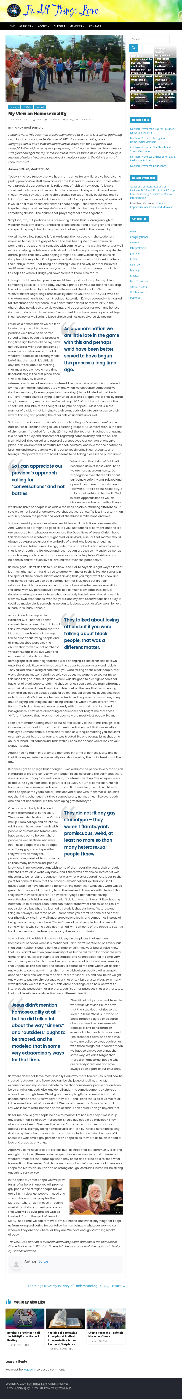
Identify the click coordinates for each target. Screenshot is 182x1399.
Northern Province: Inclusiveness (139, 94)
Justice (134, 259)
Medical (134, 275)
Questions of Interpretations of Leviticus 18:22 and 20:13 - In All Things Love (152, 190)
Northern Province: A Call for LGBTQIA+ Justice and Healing (23, 1336)
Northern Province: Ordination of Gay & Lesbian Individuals (165, 73)
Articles (25, 26)
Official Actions (138, 286)
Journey (69, 119)
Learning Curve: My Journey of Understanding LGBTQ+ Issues (76, 1286)
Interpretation (138, 248)
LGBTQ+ (27, 107)
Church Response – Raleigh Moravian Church (105, 1334)
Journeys (14, 107)
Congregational (139, 237)
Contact (95, 26)
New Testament (139, 281)
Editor (39, 119)
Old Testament (138, 292)
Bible (133, 231)
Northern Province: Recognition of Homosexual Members (163, 55)
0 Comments (54, 119)
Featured (135, 242)
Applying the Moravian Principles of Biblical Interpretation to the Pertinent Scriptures (62, 1338)
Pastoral (40, 107)
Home (11, 26)
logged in (29, 1369)
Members (76, 26)
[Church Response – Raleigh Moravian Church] (106, 1311)
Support (59, 26)
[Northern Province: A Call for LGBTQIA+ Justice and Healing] (25, 1311)
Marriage (135, 270)
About (42, 26)
